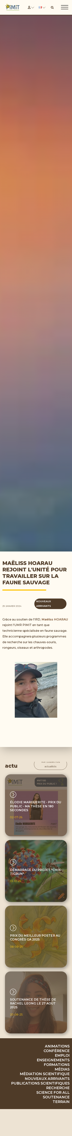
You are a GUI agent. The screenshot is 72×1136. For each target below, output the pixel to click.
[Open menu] (64, 7)
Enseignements (53, 1060)
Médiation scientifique (45, 1074)
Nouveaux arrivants (47, 1078)
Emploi (62, 1055)
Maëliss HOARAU (55, 619)
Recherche (58, 1088)
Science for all (53, 1092)
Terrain (61, 1101)
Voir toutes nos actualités (50, 764)
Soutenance (56, 1097)
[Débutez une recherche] (52, 7)
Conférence (57, 1051)
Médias (62, 1069)
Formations (57, 1064)
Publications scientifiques (40, 1083)
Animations (57, 1046)
